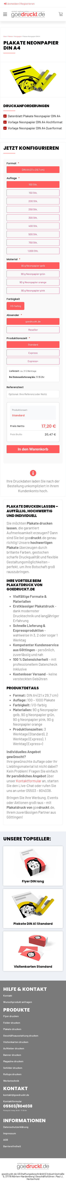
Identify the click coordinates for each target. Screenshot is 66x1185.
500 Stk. (33, 234)
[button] (5, 14)
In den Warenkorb (33, 449)
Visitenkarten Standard (33, 966)
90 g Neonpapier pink (33, 290)
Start (5, 36)
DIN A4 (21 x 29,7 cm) (33, 169)
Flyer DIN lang (33, 881)
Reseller (33, 329)
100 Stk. (33, 184)
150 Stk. (33, 192)
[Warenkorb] (60, 14)
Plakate (10, 36)
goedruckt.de (33, 321)
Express (33, 352)
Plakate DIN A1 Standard (33, 924)
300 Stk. (33, 217)
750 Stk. (33, 242)
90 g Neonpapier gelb (33, 265)
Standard (33, 344)
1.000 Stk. (33, 250)
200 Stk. (33, 200)
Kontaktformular (28, 781)
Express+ (33, 361)
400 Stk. (33, 225)
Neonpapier (17, 36)
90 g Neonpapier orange (33, 282)
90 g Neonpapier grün (33, 273)
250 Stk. (33, 209)
